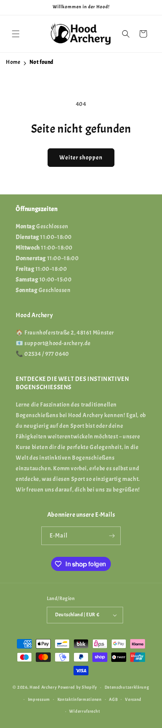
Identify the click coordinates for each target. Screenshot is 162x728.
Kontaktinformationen (79, 699)
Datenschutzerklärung (127, 687)
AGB (113, 699)
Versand (133, 699)
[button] (15, 33)
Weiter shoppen (81, 157)
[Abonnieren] (111, 536)
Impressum (39, 699)
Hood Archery (43, 687)
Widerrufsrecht (84, 711)
